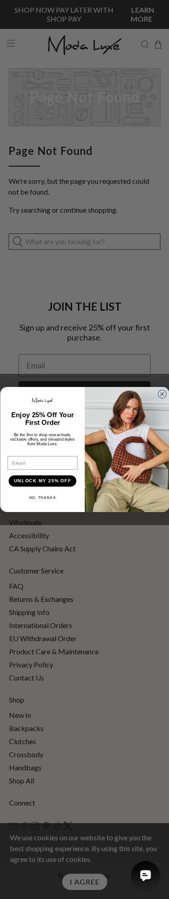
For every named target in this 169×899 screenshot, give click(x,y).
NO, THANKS (42, 498)
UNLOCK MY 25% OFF (42, 480)
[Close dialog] (162, 394)
